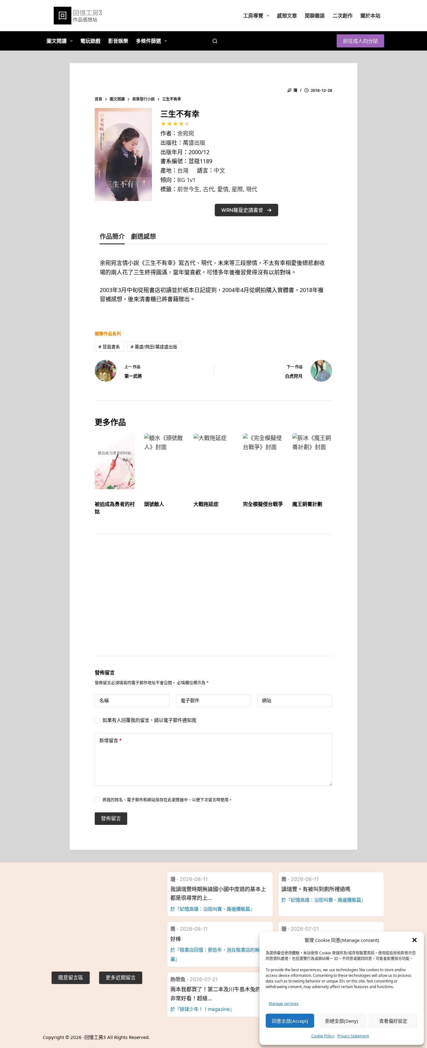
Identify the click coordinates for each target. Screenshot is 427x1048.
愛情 (223, 189)
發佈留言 (111, 818)
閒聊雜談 (315, 15)
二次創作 (343, 15)
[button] (414, 940)
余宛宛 (185, 133)
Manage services (284, 1003)
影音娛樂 (118, 40)
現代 (251, 189)
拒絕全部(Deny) (341, 1021)
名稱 (104, 700)
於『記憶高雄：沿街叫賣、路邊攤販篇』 (212, 909)
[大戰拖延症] (213, 461)
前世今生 (188, 189)
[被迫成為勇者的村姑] (115, 461)
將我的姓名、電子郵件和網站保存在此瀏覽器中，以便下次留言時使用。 (168, 799)
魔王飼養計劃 (307, 504)
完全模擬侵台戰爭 (263, 504)
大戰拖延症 (206, 504)
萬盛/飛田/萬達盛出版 (154, 347)
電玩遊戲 (90, 40)
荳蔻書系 (109, 347)
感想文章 (287, 15)
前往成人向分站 (360, 41)
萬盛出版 (194, 142)
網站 (266, 700)
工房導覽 (253, 15)
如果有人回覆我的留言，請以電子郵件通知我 (149, 720)
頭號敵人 (154, 504)
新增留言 (110, 740)
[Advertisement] (213, 603)
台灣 (182, 170)
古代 (208, 189)
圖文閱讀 (57, 40)
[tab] (112, 237)
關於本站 (370, 15)
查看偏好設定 (393, 1021)
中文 (219, 170)
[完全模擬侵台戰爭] (263, 461)
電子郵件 (190, 700)
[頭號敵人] (164, 461)
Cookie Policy (322, 1036)
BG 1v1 (186, 180)
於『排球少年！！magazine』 (202, 1009)
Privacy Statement (353, 1036)
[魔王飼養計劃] (312, 461)
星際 (237, 189)
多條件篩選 (148, 40)
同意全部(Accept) (290, 1021)
